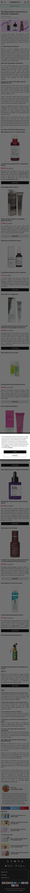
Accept (15, 451)
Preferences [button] (10, 447)
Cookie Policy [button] (6, 445)
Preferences (15, 455)
